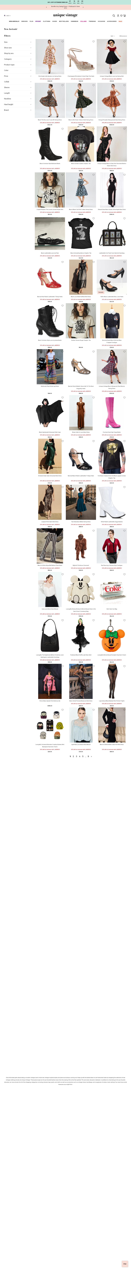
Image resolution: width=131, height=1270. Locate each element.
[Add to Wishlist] (62, 41)
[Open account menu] (118, 15)
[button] (113, 36)
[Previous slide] (46, 7)
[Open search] (114, 15)
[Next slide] (83, 7)
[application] (125, 1264)
